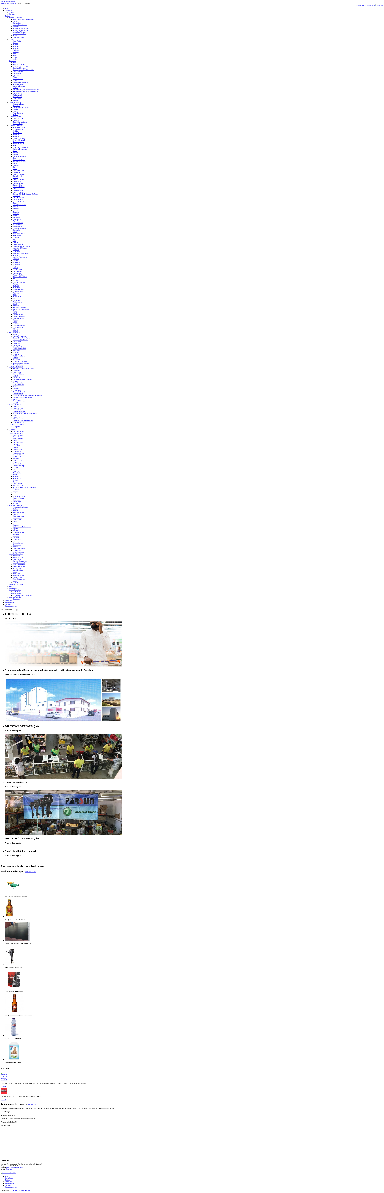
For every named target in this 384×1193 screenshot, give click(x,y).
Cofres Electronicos (19, 410)
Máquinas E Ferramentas (20, 253)
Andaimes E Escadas (19, 138)
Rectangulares (17, 302)
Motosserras (16, 262)
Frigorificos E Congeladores (22, 419)
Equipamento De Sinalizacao (22, 527)
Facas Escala (17, 350)
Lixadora (15, 242)
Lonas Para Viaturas (19, 32)
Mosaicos (16, 260)
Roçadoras (16, 599)
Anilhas (15, 509)
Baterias (15, 21)
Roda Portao (17, 545)
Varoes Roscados (18, 552)
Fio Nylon (16, 352)
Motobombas (17, 539)
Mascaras (16, 538)
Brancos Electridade (19, 161)
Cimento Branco (18, 183)
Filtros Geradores (18, 532)
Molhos (15, 88)
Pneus (15, 35)
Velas (14, 493)
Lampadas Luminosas (20, 361)
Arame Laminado (18, 142)
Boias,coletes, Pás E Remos (21, 338)
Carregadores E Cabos (20, 25)
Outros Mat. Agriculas (20, 122)
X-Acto (15, 503)
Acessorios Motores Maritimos (22, 595)
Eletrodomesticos (18, 453)
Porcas (15, 541)
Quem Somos (9, 10)
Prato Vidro (16, 574)
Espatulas (16, 212)
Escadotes (16, 208)
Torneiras (16, 323)
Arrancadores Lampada (20, 147)
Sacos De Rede (17, 124)
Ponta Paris (16, 287)
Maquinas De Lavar (19, 422)
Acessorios (16, 426)
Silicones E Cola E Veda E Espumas (24, 487)
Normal (15, 268)
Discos (15, 203)
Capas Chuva (17, 343)
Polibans (15, 115)
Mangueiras (16, 251)
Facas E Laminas (18, 385)
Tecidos (15, 403)
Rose (14, 53)
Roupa (15, 482)
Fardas (15, 215)
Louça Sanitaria (18, 244)
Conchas (15, 444)
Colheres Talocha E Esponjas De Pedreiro (26, 194)
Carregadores (17, 23)
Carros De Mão (18, 176)
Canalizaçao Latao (18, 170)
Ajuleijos (15, 131)
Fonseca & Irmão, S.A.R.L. (22, 1190)
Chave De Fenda (18, 442)
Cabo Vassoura (17, 372)
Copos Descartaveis (19, 563)
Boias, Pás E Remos (19, 336)
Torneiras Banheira (19, 325)
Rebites (15, 480)
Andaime (16, 134)
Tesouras (15, 320)
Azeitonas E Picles (19, 64)
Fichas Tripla (17, 502)
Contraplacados (18, 199)
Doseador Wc (17, 451)
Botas (14, 158)
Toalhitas (15, 489)
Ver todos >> (30, 871)
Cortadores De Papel (19, 412)
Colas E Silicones (18, 192)
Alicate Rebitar (17, 133)
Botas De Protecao (19, 160)
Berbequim (16, 437)
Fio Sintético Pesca (19, 356)
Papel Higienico (18, 113)
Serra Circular (17, 484)
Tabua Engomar (18, 314)
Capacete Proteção (18, 174)
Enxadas (15, 206)
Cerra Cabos (17, 520)
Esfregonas (16, 500)
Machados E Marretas (20, 248)
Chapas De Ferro (18, 179)
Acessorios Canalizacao (20, 507)
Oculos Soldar (17, 269)
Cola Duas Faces (18, 190)
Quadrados (16, 300)
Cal (14, 167)
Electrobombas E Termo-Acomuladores (25, 413)
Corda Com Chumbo (19, 347)
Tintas (15, 322)
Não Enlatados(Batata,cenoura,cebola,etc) (26, 89)
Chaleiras (16, 440)
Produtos (7, 16)
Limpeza (15, 111)
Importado (16, 46)
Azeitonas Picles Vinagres (21, 66)
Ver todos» (31, 1104)
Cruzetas (15, 448)
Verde (14, 59)
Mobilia (15, 467)
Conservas (16, 75)
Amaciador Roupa (18, 104)
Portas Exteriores (18, 289)
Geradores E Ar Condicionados (23, 421)
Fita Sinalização (18, 223)
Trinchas (15, 329)
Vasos (14, 581)
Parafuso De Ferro (18, 275)
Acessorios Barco (18, 129)
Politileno (16, 286)
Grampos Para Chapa (19, 228)
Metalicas (16, 259)
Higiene (15, 109)
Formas (15, 386)
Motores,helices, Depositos (21, 363)
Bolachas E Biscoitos (19, 68)
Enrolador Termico (19, 455)
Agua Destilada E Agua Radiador (23, 19)
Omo (14, 469)
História (11, 12)
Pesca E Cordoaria (14, 332)
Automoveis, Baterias (15, 17)
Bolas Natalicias (18, 439)
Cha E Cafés (17, 73)
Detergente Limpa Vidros (21, 107)
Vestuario (12, 430)
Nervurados (16, 264)
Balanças (15, 406)
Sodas (15, 55)
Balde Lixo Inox (18, 435)
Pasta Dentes (17, 473)
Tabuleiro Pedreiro (18, 316)
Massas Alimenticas (19, 86)
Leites (15, 80)
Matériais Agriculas (15, 116)
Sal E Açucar (17, 98)
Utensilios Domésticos (16, 367)
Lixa (14, 241)
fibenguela (9, 1169)
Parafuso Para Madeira (20, 277)
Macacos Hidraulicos (19, 34)
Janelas (15, 232)
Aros (14, 145)
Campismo (16, 377)
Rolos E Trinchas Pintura (21, 309)
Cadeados (16, 165)
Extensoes (16, 214)
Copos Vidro (17, 446)
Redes (15, 304)
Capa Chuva (17, 341)
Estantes (15, 530)
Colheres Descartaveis (20, 561)
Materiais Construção (15, 125)
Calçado (15, 376)
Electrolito (16, 26)
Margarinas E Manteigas (20, 82)
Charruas (15, 120)
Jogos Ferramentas (18, 233)
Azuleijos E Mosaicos (20, 149)
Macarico (16, 534)
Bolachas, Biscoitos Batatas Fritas (23, 70)
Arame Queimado (18, 143)
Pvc (14, 298)
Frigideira (16, 388)
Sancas (15, 311)
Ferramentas (16, 219)
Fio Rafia (16, 354)
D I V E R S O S (18, 201)
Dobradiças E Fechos (19, 205)
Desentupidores (18, 449)
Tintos (15, 57)
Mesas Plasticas (18, 570)
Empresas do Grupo (11, 606)
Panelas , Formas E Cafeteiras (22, 397)
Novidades (8, 600)
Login (358, 5)
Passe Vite (16, 471)
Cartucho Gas (17, 518)
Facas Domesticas (18, 383)
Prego (14, 295)
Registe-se (363, 5)
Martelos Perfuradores (20, 257)
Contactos (12, 14)
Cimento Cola (17, 185)
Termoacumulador (18, 318)
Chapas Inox (17, 181)
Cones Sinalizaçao (18, 197)
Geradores (16, 428)
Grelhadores (16, 390)
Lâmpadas (16, 237)
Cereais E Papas (18, 71)
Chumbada (16, 345)
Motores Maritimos (15, 593)
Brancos (15, 43)
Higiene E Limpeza (15, 102)
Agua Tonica (17, 41)
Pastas (15, 475)
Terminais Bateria (18, 37)
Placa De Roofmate (19, 282)
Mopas (15, 572)
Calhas (15, 169)
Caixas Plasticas (18, 118)
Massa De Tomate (18, 84)
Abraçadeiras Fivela (19, 127)
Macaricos (16, 536)
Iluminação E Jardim (19, 392)
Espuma (15, 529)
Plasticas (15, 284)
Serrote (15, 313)
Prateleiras (16, 293)
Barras (15, 151)
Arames (15, 511)
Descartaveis (17, 381)
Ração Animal (17, 95)
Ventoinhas (16, 592)
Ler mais (3, 1087)
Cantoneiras (16, 172)
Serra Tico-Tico (18, 485)
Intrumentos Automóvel (20, 28)
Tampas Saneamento (19, 548)
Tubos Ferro (16, 550)
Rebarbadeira (17, 478)
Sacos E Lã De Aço (19, 401)
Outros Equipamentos (15, 433)
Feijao (15, 77)
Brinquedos (16, 370)
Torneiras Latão (18, 327)
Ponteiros (16, 476)
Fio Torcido (16, 359)
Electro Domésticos (15, 404)
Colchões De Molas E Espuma (22, 379)
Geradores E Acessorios (16, 424)
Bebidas (11, 39)
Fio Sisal (15, 358)
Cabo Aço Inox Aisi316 (20, 340)
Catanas (15, 178)
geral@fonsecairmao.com (9, 3)
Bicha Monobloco (18, 512)
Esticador (16, 458)
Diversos (15, 523)
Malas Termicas (18, 394)
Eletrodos (16, 525)
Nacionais (16, 50)
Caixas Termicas (18, 408)
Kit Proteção (17, 235)
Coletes (15, 521)
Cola (14, 188)
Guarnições (16, 230)
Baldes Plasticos (18, 557)
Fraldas (15, 462)
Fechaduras (16, 217)
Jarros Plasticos (17, 568)
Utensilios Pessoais (19, 431)
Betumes (15, 154)
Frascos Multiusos (18, 464)
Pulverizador (17, 296)
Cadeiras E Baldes (18, 374)
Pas (14, 278)
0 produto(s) (371, 5)
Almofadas (16, 556)
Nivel (14, 266)
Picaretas (15, 280)
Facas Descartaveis (19, 565)
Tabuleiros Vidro (18, 577)
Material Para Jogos (19, 466)
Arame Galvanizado (19, 140)
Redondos (16, 305)
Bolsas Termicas (18, 559)
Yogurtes (15, 100)
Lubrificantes (13, 588)
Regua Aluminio (18, 543)
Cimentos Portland (18, 187)
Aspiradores (16, 106)
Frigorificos (16, 417)
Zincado (15, 331)
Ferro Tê (15, 221)
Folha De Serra (17, 460)
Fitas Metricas (17, 224)
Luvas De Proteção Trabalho (22, 246)
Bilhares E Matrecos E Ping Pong (23, 368)
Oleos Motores (17, 271)
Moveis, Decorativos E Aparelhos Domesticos (27, 395)
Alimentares (12, 61)
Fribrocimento (17, 226)
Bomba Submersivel (19, 156)
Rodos (15, 399)
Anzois (15, 334)
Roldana (15, 547)
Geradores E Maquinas (16, 584)
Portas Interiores (18, 291)
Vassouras (16, 583)
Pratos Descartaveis (19, 575)
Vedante (15, 491)
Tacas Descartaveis (19, 579)
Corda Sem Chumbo (19, 349)
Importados (16, 48)
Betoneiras (16, 152)
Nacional (15, 52)
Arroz (14, 62)
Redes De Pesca (18, 365)
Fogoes (15, 415)
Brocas (15, 163)
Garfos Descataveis (19, 566)
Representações (10, 602)
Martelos (15, 255)
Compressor (16, 196)
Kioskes (11, 586)
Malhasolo (16, 250)
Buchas (15, 514)
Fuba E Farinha (18, 79)
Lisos (14, 239)
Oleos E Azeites (18, 93)
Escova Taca (17, 457)
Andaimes (16, 136)
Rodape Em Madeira (19, 307)
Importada (16, 44)
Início (6, 8)
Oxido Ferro (17, 273)
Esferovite (16, 210)
